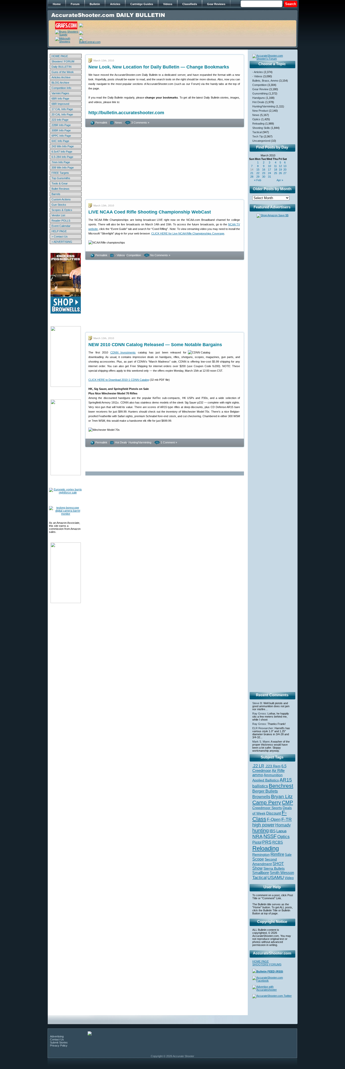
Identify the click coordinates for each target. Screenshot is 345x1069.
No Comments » (160, 255)
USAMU (275, 877)
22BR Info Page (61, 125)
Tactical (257, 132)
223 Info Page (60, 119)
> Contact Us (60, 236)
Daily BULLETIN (61, 66)
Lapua (281, 831)
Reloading (258, 123)
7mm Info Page (61, 162)
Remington (261, 854)
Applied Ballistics (265, 780)
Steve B (257, 703)
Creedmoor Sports (267, 808)
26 (280, 173)
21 (251, 173)
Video (289, 878)
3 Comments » (140, 122)
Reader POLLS (61, 220)
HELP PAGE (59, 231)
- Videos (120, 255)
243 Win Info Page (63, 146)
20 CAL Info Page (62, 114)
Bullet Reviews (60, 188)
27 (284, 173)
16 (263, 169)
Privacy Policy (58, 1045)
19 (280, 169)
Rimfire (277, 854)
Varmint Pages (60, 93)
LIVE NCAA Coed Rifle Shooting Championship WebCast (149, 212)
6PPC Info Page (61, 135)
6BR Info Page (60, 98)
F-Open (274, 819)
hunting (260, 830)
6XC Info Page (60, 140)
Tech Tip (257, 136)
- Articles (257, 72)
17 (269, 169)
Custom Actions (61, 199)
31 (269, 176)
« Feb (257, 180)
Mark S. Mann (260, 741)
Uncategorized (261, 140)
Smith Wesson (282, 873)
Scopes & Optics (62, 209)
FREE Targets (60, 172)
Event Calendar (61, 225)
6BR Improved (60, 103)
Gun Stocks (59, 204)
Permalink (101, 122)
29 (257, 176)
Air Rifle (278, 770)
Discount (273, 813)
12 (280, 166)
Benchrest (281, 786)
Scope (258, 859)
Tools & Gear (60, 183)
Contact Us (57, 1039)
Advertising (57, 1036)
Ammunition (273, 775)
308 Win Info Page (63, 167)
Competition (134, 255)
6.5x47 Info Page (62, 151)
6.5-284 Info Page (62, 156)
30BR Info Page (61, 130)
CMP (287, 802)
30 (263, 176)
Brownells (261, 796)
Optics (256, 119)
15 (257, 169)
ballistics (260, 786)
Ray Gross (259, 713)
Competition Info (61, 87)
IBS (272, 831)
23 (263, 173)
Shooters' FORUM (63, 61)
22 (257, 173)
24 (269, 173)
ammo (257, 775)
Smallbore (260, 873)
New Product (260, 110)
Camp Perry (266, 802)
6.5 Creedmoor (269, 768)
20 (284, 169)
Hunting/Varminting (140, 442)
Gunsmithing (260, 93)
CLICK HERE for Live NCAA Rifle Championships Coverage (187, 233)
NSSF (270, 836)
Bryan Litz (282, 796)
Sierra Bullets (274, 868)
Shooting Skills (261, 127)
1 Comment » (169, 442)
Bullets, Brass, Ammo (265, 80)
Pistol (256, 842)
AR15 (286, 779)
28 (251, 176)
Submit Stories (59, 1042)
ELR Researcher (262, 728)
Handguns (258, 97)
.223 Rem (273, 766)
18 (275, 169)
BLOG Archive (60, 82)
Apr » (280, 180)
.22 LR (258, 766)
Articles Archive (61, 77)
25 (275, 173)
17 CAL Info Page (62, 109)
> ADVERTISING (62, 241)
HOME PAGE (60, 56)
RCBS (277, 842)
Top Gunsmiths (61, 178)
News (118, 122)
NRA (257, 836)
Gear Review (260, 89)
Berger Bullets (265, 791)
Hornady (283, 825)
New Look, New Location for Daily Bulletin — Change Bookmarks (158, 66)
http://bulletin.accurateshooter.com (126, 112)
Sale (288, 855)
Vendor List (58, 215)
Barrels (56, 194)
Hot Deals (121, 442)
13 (284, 166)
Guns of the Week (63, 72)
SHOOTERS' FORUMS (266, 964)
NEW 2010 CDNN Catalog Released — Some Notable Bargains (155, 344)
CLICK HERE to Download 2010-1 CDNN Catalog (118, 379)
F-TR (286, 819)
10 (269, 166)
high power (263, 824)
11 (275, 166)
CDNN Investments (123, 352)
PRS (267, 842)
